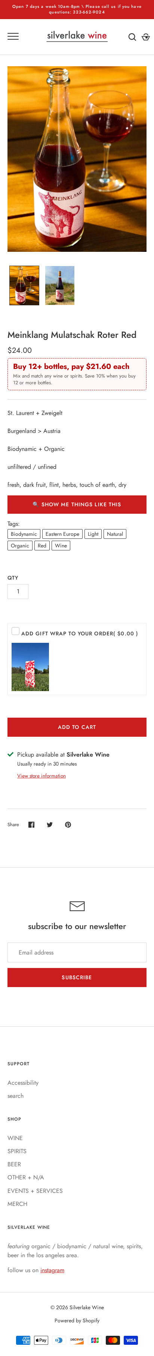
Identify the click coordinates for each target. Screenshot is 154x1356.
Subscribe (77, 977)
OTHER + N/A (25, 1177)
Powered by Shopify (77, 1320)
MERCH (17, 1204)
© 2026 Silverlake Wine (77, 1307)
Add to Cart (77, 727)
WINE (15, 1138)
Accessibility (22, 1082)
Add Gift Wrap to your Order (79, 633)
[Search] (132, 37)
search (15, 1095)
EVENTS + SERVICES (35, 1190)
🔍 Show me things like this (77, 504)
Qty (12, 577)
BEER (14, 1164)
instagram (52, 1270)
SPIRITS (17, 1151)
